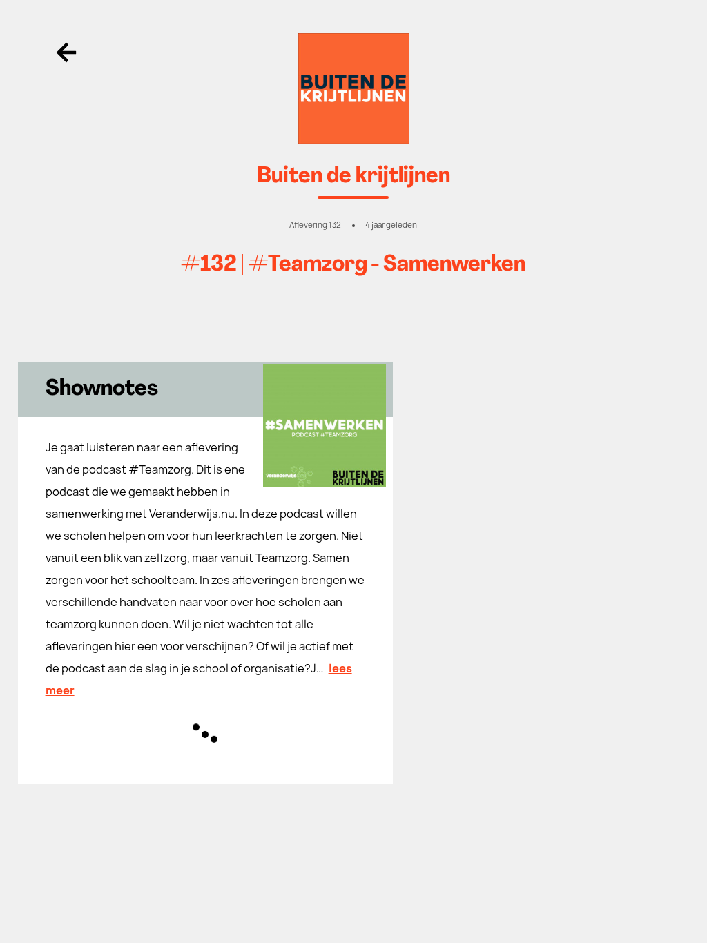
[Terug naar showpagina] (354, 88)
